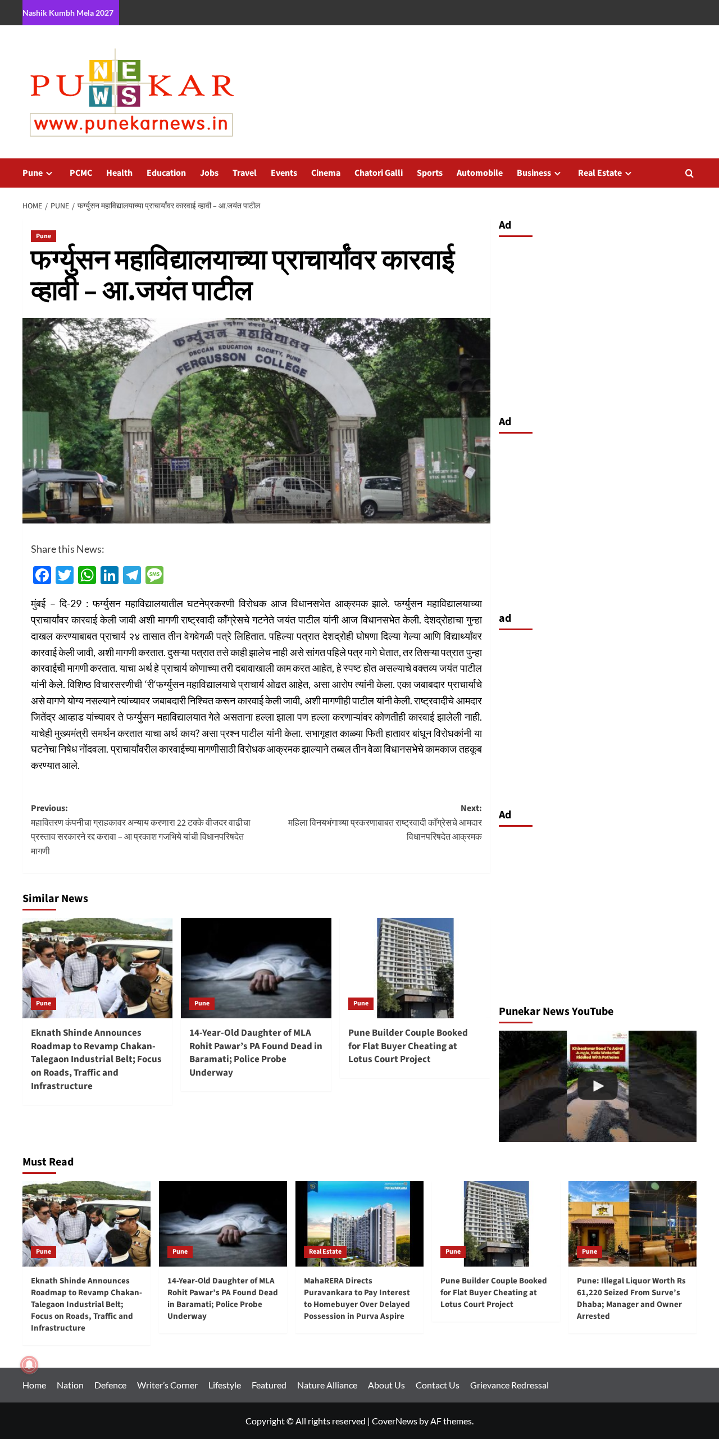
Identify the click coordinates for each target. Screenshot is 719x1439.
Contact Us (437, 1384)
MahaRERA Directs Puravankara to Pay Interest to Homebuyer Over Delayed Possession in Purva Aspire (357, 1298)
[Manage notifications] (29, 1365)
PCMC (81, 173)
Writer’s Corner (167, 1384)
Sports (430, 173)
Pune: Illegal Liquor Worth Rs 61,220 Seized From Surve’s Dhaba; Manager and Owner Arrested (631, 1298)
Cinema (325, 173)
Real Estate (600, 173)
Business (534, 173)
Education (166, 173)
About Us (386, 1384)
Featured (269, 1384)
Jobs (209, 173)
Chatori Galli (378, 173)
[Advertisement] (598, 323)
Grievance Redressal (509, 1384)
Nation (70, 1384)
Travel (245, 173)
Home (34, 1384)
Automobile (480, 173)
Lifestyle (224, 1384)
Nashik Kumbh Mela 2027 (67, 12)
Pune (32, 173)
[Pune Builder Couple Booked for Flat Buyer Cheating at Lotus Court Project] (415, 968)
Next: (384, 822)
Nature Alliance (327, 1384)
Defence (110, 1384)
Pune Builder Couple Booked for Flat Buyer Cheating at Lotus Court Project (408, 1046)
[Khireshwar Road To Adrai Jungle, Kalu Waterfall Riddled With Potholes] (598, 1086)
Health (119, 173)
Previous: (141, 830)
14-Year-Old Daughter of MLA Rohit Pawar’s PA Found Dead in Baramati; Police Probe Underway (255, 1053)
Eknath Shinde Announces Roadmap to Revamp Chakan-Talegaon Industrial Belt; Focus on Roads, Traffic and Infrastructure (96, 1059)
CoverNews (394, 1420)
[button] (689, 173)
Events (284, 173)
